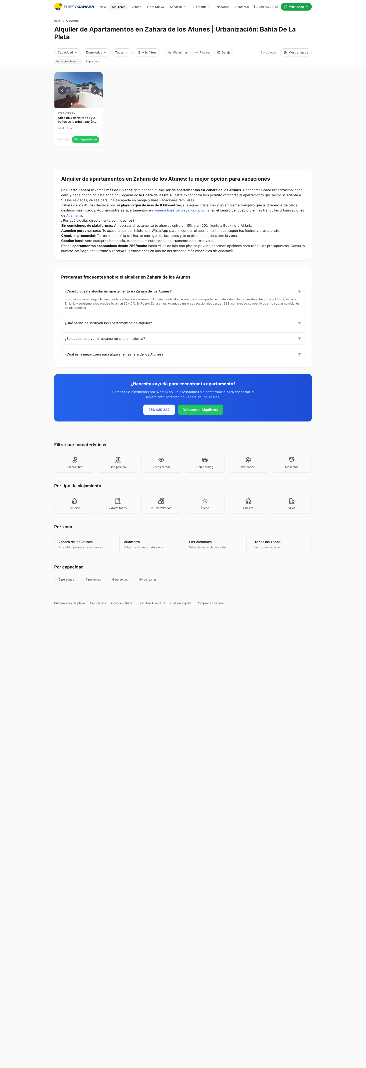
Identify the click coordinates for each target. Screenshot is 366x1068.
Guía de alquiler (181, 603)
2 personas (66, 579)
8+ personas (148, 579)
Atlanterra (74, 215)
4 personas (93, 579)
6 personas (120, 579)
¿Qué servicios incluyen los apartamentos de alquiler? (183, 323)
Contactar (242, 7)
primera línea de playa (171, 210)
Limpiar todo (92, 61)
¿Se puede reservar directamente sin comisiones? (183, 338)
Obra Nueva (155, 7)
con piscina (200, 210)
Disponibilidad (88, 139)
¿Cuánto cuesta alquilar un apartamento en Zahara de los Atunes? (183, 291)
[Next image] (95, 90)
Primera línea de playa (69, 603)
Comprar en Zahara (210, 603)
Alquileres (119, 7)
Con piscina (98, 603)
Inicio (102, 7)
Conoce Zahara (121, 603)
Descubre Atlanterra (151, 603)
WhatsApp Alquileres (200, 410)
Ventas (136, 7)
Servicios (176, 6)
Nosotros (223, 7)
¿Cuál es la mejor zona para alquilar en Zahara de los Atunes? (183, 354)
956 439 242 (159, 410)
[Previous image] (62, 90)
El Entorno (200, 6)
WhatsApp (296, 6)
